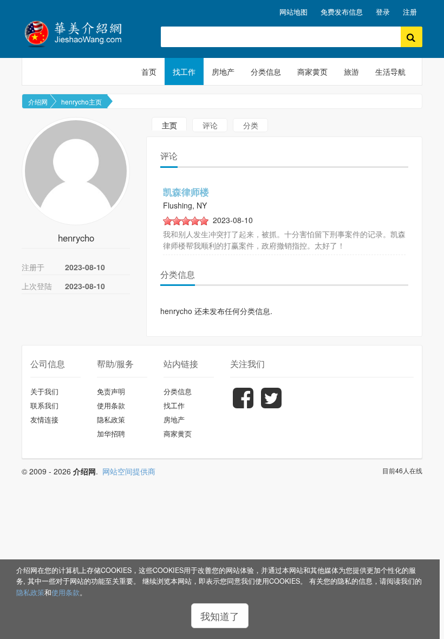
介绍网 (38, 101)
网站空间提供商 (128, 471)
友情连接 (44, 419)
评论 (210, 125)
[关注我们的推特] (271, 405)
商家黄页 (312, 71)
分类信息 (266, 71)
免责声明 (111, 391)
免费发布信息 (342, 11)
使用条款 (65, 592)
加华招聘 (111, 433)
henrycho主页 (81, 101)
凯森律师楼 (186, 191)
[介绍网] (83, 32)
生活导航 (390, 71)
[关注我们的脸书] (243, 405)
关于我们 (44, 391)
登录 (383, 11)
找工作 (184, 71)
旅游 (351, 71)
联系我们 (44, 405)
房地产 (223, 71)
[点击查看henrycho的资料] (76, 171)
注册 (410, 11)
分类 (250, 125)
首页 (148, 71)
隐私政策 (30, 592)
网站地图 (293, 11)
